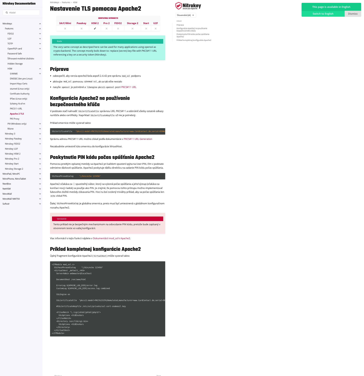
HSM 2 (95, 23)
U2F (10, 38)
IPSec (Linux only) (18, 98)
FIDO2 (11, 33)
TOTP (10, 43)
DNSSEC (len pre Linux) (21, 78)
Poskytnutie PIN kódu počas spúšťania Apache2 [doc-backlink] (102, 158)
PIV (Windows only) (17, 123)
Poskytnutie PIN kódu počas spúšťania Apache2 (193, 35)
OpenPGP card (15, 48)
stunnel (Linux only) (19, 88)
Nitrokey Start (11, 163)
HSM (10, 68)
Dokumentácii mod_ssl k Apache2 (111, 238)
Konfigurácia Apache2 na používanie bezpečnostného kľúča (192, 29)
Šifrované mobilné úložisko (21, 58)
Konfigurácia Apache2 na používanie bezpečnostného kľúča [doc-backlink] (90, 101)
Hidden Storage (15, 63)
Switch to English (323, 13)
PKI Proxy (14, 118)
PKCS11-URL (16, 108)
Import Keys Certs (18, 83)
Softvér (6, 203)
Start (146, 23)
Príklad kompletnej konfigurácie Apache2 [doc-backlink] (95, 249)
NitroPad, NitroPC (11, 173)
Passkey (81, 23)
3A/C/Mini (65, 23)
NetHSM (7, 188)
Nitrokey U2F (11, 148)
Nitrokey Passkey (13, 138)
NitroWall (7, 193)
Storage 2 (132, 23)
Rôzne (11, 128)
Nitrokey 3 (10, 133)
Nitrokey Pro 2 (12, 158)
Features (9, 28)
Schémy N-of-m (17, 103)
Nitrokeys (7, 23)
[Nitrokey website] (188, 6)
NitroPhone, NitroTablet (14, 178)
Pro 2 (106, 23)
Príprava (180, 25)
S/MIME (14, 73)
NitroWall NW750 (11, 198)
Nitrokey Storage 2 (14, 168)
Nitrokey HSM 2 (12, 153)
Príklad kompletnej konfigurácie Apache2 (194, 40)
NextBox (7, 183)
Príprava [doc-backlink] (59, 69)
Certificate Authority (20, 93)
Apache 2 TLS (17, 113)
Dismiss (353, 13)
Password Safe (15, 53)
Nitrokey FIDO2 (12, 143)
